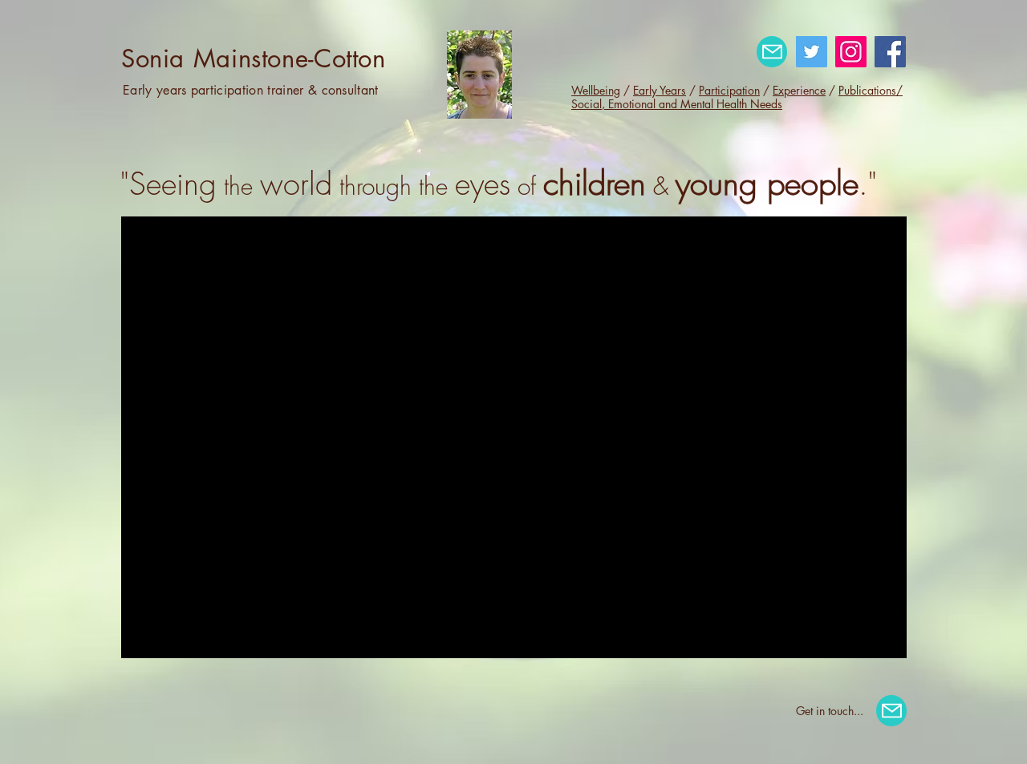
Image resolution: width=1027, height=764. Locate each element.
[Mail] (772, 51)
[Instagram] (851, 51)
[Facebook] (890, 51)
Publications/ (870, 90)
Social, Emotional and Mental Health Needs (676, 103)
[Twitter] (811, 51)
